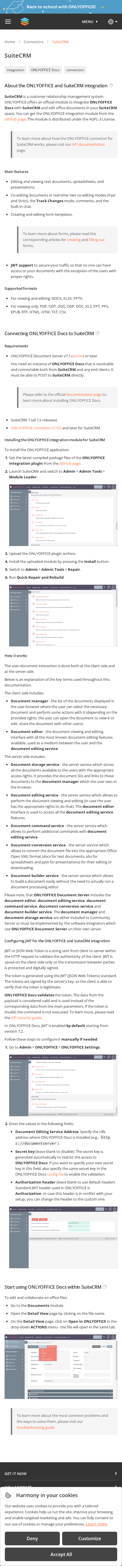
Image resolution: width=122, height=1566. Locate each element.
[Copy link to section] (111, 85)
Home (10, 41)
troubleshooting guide (35, 1427)
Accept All (61, 1554)
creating (74, 239)
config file (55, 1174)
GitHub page (15, 119)
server (78, 355)
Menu (88, 21)
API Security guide (26, 1017)
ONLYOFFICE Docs (45, 69)
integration (15, 69)
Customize (89, 1538)
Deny (32, 1538)
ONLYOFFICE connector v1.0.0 (36, 427)
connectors (75, 69)
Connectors (33, 41)
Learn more (97, 1524)
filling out (97, 239)
